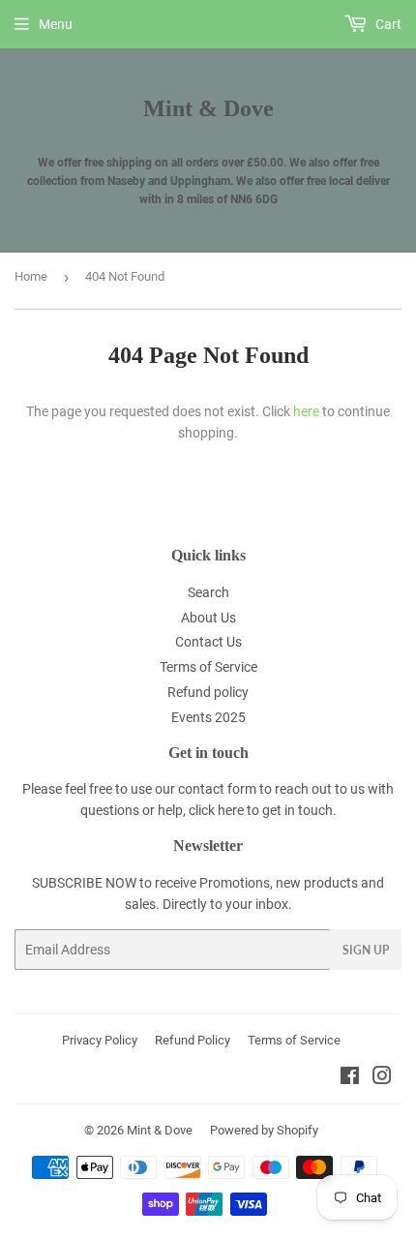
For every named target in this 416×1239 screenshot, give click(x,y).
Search (208, 592)
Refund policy (208, 692)
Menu (56, 24)
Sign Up (365, 950)
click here (216, 810)
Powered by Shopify (264, 1130)
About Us (208, 617)
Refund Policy (192, 1040)
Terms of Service (208, 667)
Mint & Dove (208, 108)
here (306, 411)
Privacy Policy (99, 1040)
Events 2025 (208, 717)
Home (31, 276)
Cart (386, 24)
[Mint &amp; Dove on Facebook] (350, 1078)
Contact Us (208, 642)
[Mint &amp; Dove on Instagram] (382, 1078)
